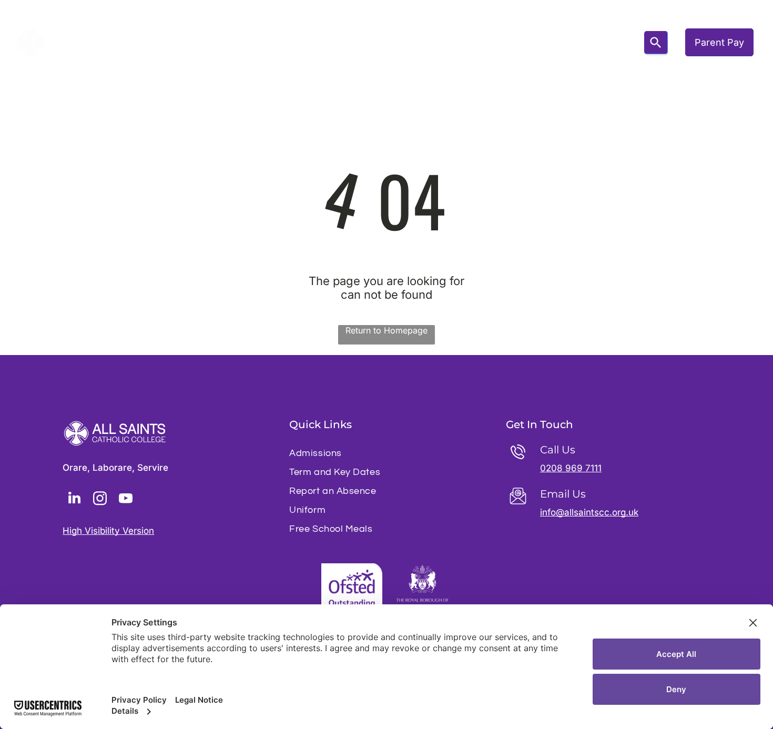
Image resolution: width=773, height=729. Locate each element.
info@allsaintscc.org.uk (589, 512)
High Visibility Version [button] (108, 530)
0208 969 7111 (571, 468)
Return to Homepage (386, 330)
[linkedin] (74, 499)
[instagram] (99, 499)
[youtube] (125, 499)
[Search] (656, 42)
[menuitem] (175, 42)
